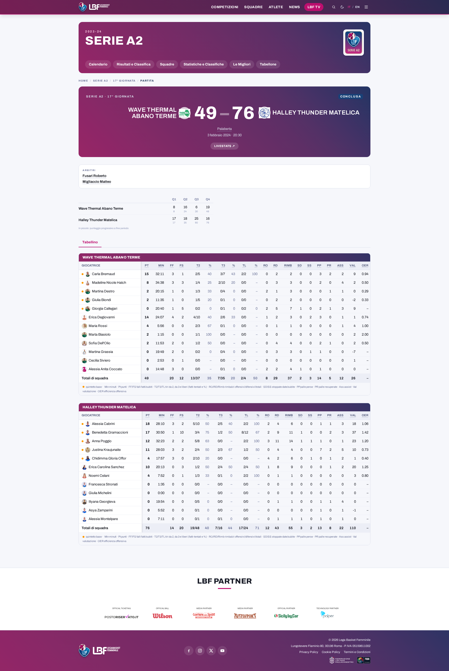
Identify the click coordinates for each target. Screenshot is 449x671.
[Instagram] (200, 650)
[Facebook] (188, 650)
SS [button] (309, 265)
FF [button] (172, 265)
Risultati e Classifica (134, 64)
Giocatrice (91, 265)
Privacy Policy (308, 652)
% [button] (210, 265)
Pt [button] (147, 265)
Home (83, 80)
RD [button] (275, 265)
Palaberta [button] (224, 129)
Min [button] (161, 265)
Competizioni (224, 7)
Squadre (253, 7)
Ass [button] (340, 265)
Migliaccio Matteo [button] (97, 181)
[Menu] (366, 7)
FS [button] (182, 265)
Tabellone (268, 64)
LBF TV (314, 7)
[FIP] (341, 660)
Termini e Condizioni (357, 652)
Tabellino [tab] (90, 242)
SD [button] (299, 265)
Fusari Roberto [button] (94, 176)
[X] (211, 650)
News (294, 7)
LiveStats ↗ (224, 146)
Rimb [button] (288, 265)
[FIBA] (363, 660)
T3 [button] (223, 265)
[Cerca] (333, 7)
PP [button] (319, 265)
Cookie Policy (331, 652)
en (357, 7)
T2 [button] (198, 265)
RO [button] (265, 265)
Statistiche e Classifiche (204, 64)
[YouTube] (222, 650)
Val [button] (352, 265)
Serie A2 (114, 40)
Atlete (276, 7)
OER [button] (365, 265)
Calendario (98, 64)
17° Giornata (124, 80)
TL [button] (244, 265)
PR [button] (329, 265)
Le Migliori (241, 64)
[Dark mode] (342, 7)
